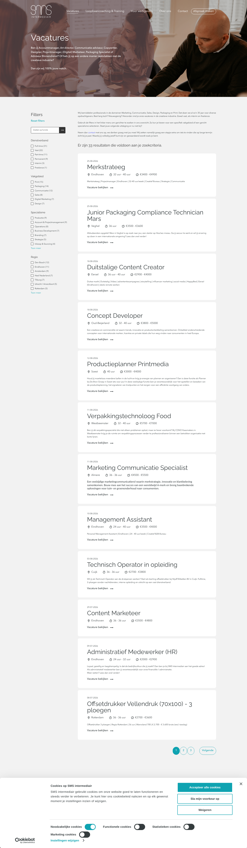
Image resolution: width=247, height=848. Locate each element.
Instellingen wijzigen (65, 840)
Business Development (47, 231)
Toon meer (36, 248)
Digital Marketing (44, 199)
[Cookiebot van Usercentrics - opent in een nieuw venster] (25, 840)
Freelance (41, 168)
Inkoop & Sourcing (45, 244)
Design (39, 204)
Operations (41, 227)
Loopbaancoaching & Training (105, 11)
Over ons (165, 11)
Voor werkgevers (142, 11)
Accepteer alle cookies (205, 787)
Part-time (41, 155)
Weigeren (204, 810)
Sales (38, 195)
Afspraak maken (203, 11)
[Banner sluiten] (241, 784)
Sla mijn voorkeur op (205, 798)
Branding (40, 235)
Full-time (41, 146)
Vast (39, 150)
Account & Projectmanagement (51, 222)
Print (39, 182)
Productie (41, 218)
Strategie (40, 240)
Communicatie (43, 191)
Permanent (41, 159)
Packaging (41, 186)
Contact (183, 11)
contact (91, 133)
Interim (39, 163)
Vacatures (73, 11)
